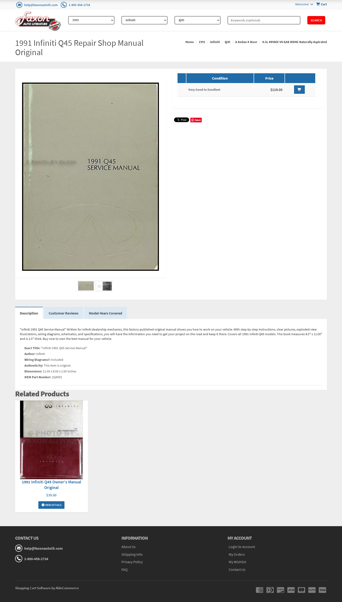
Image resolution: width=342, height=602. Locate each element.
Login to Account (242, 546)
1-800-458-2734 (79, 5)
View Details (53, 505)
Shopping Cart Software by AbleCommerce (47, 588)
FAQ (124, 569)
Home (189, 42)
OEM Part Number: (37, 377)
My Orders (237, 554)
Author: (29, 354)
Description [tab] (29, 313)
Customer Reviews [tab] (63, 313)
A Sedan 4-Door (246, 42)
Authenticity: (33, 365)
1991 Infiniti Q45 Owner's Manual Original (51, 484)
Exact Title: (32, 348)
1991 (202, 42)
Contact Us (237, 569)
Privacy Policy (132, 561)
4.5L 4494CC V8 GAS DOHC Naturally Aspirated (294, 42)
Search (316, 20)
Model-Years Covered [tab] (105, 313)
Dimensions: (33, 371)
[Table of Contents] (104, 286)
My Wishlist (237, 561)
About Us (128, 546)
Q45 (227, 42)
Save (198, 120)
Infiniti (215, 42)
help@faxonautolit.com (41, 5)
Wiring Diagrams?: (37, 360)
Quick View (51, 440)
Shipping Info (132, 554)
